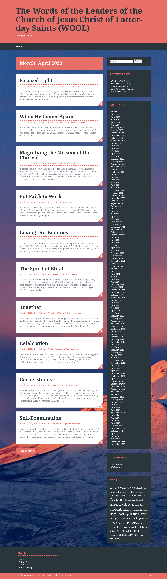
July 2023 (115, 209)
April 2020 (115, 311)
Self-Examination (40, 418)
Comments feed (26, 565)
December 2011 (118, 381)
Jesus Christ (138, 514)
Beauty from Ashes (119, 86)
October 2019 (117, 326)
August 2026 (116, 112)
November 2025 (118, 135)
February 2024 (117, 190)
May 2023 (115, 214)
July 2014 (115, 366)
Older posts (27, 451)
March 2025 (116, 156)
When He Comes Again (46, 116)
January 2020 (117, 318)
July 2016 (115, 345)
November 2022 (118, 229)
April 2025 (115, 154)
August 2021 (116, 269)
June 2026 (115, 117)
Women (61, 313)
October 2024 (117, 169)
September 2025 (118, 141)
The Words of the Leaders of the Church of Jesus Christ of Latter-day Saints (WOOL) (79, 19)
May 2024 (115, 182)
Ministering (133, 518)
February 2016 (117, 350)
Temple (135, 530)
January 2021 (117, 287)
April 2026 (115, 122)
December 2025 (118, 133)
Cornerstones (36, 379)
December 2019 (118, 321)
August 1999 (116, 436)
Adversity (113, 489)
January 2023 (117, 224)
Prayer (130, 523)
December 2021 (118, 258)
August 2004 (116, 420)
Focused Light (36, 80)
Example (53, 86)
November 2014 (118, 363)
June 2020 (115, 305)
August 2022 (116, 237)
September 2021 (118, 266)
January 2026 (117, 130)
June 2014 (115, 368)
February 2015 (117, 360)
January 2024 (117, 193)
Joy (111, 518)
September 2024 (118, 172)
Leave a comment (81, 86)
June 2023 (115, 211)
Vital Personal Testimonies (123, 89)
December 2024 (118, 164)
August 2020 (116, 300)
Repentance (117, 527)
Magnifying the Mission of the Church (55, 155)
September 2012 (118, 376)
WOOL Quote (41, 86)
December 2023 (118, 195)
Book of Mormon (118, 492)
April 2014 (115, 371)
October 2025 (117, 138)
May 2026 (115, 120)
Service (126, 530)
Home (19, 47)
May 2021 (115, 277)
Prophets (139, 523)
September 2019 (118, 329)
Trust (140, 535)
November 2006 (118, 413)
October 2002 (117, 431)
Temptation (114, 535)
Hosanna (58, 349)
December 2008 (118, 389)
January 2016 (117, 352)
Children (114, 495)
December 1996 (118, 441)
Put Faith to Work (41, 196)
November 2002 (118, 428)
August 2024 (116, 175)
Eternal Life (140, 500)
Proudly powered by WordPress (30, 575)
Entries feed (24, 562)
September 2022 (118, 235)
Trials (135, 535)
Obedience (144, 519)
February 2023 (117, 222)
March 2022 (116, 250)
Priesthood (54, 164)
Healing (144, 510)
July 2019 (115, 334)
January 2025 (117, 161)
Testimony (125, 534)
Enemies (53, 238)
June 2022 (115, 243)
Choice (121, 496)
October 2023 (117, 201)
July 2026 (115, 114)
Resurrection (129, 527)
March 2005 (116, 418)
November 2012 (118, 373)
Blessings (141, 488)
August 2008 (116, 394)
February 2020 (117, 316)
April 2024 (115, 185)
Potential (121, 523)
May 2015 (115, 358)
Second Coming (63, 122)
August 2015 (116, 355)
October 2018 (117, 337)
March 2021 (116, 282)
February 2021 (117, 284)
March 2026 (116, 125)
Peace (113, 523)
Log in (21, 559)
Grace (112, 510)
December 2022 (118, 227)
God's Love (134, 505)
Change (141, 492)
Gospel (142, 505)
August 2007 (116, 402)
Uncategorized (117, 464)
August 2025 (116, 143)
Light (59, 86)
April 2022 (115, 248)
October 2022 (117, 232)
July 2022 (115, 240)
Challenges (132, 492)
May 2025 (115, 151)
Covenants (118, 499)
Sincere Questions (119, 92)
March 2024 (116, 188)
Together (30, 307)
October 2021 (117, 263)
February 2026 (117, 127)
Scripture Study (115, 531)
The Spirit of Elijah (42, 268)
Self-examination (56, 424)
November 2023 (118, 198)
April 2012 (115, 379)
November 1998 (118, 439)
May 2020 (115, 308)
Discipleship (130, 500)
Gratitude (121, 509)
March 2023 (116, 219)
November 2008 (118, 392)
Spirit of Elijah (55, 274)
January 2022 (117, 256)
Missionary (66, 86)
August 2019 (116, 332)
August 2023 (116, 206)
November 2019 (118, 324)
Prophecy (53, 122)
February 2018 (117, 339)
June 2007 (115, 407)
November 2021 (118, 261)
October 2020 (117, 295)
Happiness (135, 510)
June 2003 (115, 423)
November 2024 (118, 167)
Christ (52, 349)
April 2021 (115, 279)
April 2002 (115, 434)
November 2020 (118, 292)
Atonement (126, 488)
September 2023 (118, 203)
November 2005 (118, 415)
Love (59, 238)
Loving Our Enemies (44, 232)
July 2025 (115, 146)
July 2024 (115, 177)
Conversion (141, 496)
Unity (118, 539)
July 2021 (115, 271)
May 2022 (115, 245)
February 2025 (117, 159)
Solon (56, 575)
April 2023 (115, 216)
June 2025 (115, 148)
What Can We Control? (121, 81)
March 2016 (116, 347)
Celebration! (35, 343)
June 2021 (115, 274)
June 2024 (115, 180)
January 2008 (117, 400)
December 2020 (118, 290)
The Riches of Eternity (121, 84)
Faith (51, 202)
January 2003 (117, 426)
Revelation (140, 527)
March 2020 (116, 313)
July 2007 (115, 405)
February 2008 (117, 397)
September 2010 (118, 384)
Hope (127, 514)
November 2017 (118, 342)
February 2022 (117, 253)
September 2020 (118, 297)
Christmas (130, 495)
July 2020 (115, 303)
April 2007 (115, 410)
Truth (113, 538)
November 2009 (118, 386)
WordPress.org (25, 567)
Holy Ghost (117, 514)
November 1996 (118, 444)
